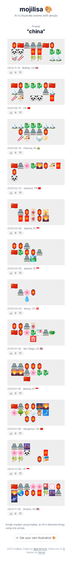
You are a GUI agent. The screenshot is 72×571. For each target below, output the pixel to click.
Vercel (41, 552)
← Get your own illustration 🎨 (36, 538)
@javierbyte (40, 548)
